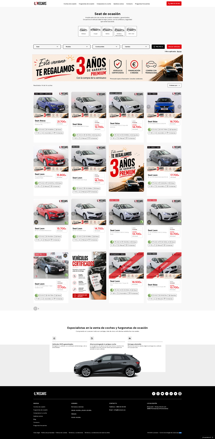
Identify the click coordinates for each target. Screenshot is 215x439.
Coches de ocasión (70, 4)
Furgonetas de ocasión (86, 4)
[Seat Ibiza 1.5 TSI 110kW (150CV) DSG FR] (164, 105)
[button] (36, 107)
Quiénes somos (119, 4)
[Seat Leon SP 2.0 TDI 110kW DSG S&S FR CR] (164, 158)
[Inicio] (40, 3)
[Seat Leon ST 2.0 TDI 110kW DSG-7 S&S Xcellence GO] (51, 265)
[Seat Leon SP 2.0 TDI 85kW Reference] (51, 212)
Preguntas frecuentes (142, 4)
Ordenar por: (173, 85)
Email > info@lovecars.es (117, 410)
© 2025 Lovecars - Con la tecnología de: (160, 433)
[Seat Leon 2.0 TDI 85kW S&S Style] (88, 158)
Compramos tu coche (104, 4)
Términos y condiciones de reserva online (97, 433)
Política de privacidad (47, 433)
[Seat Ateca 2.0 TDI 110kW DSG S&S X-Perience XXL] (51, 105)
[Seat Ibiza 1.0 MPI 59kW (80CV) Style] (88, 105)
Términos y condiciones (76, 433)
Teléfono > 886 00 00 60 (117, 407)
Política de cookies (61, 433)
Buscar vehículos (174, 47)
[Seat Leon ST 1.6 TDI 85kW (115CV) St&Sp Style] (126, 212)
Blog (34, 419)
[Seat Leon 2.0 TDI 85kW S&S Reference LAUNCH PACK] (51, 158)
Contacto (129, 4)
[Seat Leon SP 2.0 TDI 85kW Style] (88, 212)
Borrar (179, 51)
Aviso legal (36, 433)
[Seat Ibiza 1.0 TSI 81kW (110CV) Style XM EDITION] (126, 105)
